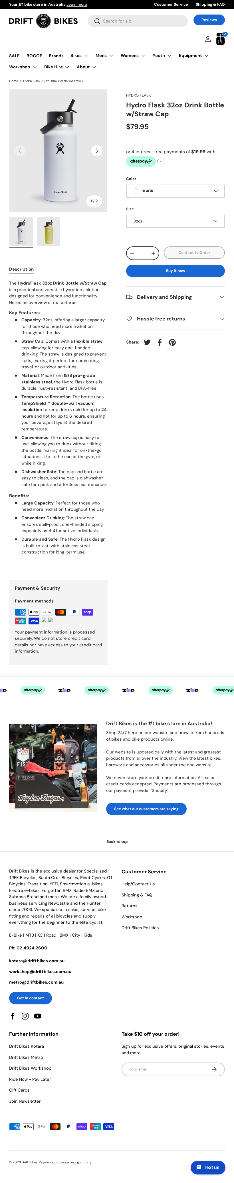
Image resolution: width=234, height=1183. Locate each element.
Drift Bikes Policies (140, 928)
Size (130, 209)
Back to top (117, 841)
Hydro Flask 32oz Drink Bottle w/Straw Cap (55, 81)
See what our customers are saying (146, 808)
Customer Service (171, 4)
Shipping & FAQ (210, 4)
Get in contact (30, 998)
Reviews (209, 19)
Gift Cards (19, 1090)
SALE (14, 56)
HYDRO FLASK (138, 95)
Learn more (76, 4)
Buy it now (175, 270)
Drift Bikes (29, 1162)
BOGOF (34, 56)
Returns (130, 906)
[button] (220, 39)
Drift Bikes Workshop (30, 1068)
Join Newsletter (25, 1101)
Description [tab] (21, 269)
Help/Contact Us (138, 884)
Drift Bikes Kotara (26, 1046)
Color (131, 178)
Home (13, 81)
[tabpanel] (58, 423)
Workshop (132, 917)
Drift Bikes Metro (26, 1057)
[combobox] (138, 21)
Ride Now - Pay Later (30, 1079)
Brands (56, 56)
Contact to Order (194, 252)
